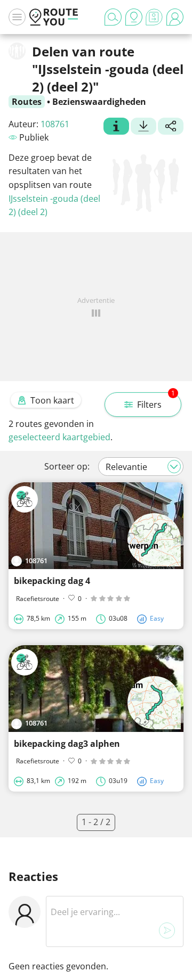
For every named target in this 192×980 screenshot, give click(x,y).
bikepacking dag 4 (52, 581)
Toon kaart (52, 400)
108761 (55, 124)
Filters (156, 401)
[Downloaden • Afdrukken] (143, 127)
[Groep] (116, 127)
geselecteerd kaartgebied (59, 437)
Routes (27, 102)
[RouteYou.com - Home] (53, 17)
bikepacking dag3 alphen (67, 744)
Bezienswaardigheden (99, 102)
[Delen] (170, 127)
